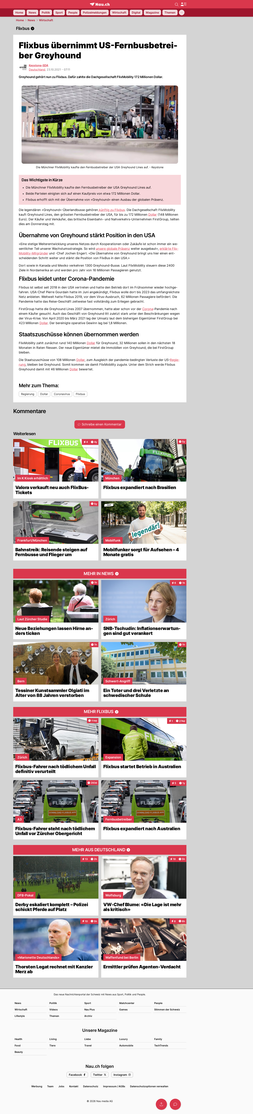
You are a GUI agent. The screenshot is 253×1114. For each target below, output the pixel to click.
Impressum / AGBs (114, 1086)
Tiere (52, 1045)
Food (18, 1045)
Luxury (123, 1039)
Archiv (88, 1015)
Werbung (36, 1086)
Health (18, 1039)
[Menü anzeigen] (183, 4)
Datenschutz (90, 1086)
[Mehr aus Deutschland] (99, 850)
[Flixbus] (99, 28)
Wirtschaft (46, 20)
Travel (88, 1045)
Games (123, 1009)
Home (20, 20)
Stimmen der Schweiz (167, 1009)
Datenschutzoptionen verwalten (149, 1086)
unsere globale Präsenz (113, 248)
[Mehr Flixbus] (99, 712)
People (158, 1003)
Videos (53, 1009)
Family (158, 1039)
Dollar (152, 214)
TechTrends (161, 1045)
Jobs (61, 1086)
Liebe (87, 1039)
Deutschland (37, 69)
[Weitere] (181, 12)
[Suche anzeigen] (176, 4)
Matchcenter (126, 1003)
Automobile (126, 1045)
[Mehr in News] (99, 574)
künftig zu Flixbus (111, 210)
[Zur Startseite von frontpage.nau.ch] (100, 4)
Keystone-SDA (38, 65)
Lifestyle (20, 1015)
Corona (147, 309)
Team (50, 1086)
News (31, 20)
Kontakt (73, 1086)
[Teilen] (161, 1104)
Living (53, 1039)
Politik (53, 1003)
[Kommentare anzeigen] (175, 1104)
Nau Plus (89, 1009)
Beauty (19, 1051)
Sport (87, 1003)
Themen (54, 1015)
